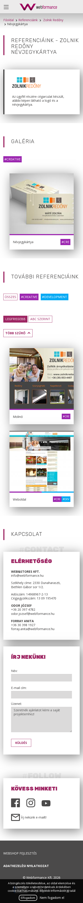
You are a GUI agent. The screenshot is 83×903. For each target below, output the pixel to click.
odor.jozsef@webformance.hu (32, 614)
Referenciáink (28, 20)
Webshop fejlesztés (20, 853)
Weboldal (19, 499)
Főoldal (8, 20)
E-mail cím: (19, 688)
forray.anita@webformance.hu (32, 629)
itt (68, 891)
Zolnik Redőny (53, 20)
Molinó (18, 417)
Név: (14, 671)
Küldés (21, 743)
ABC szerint (40, 319)
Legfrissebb (15, 319)
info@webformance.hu (27, 575)
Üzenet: (16, 704)
